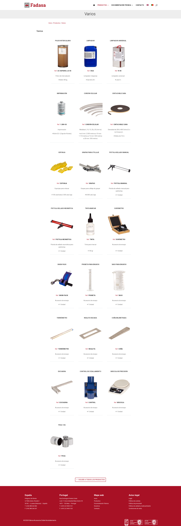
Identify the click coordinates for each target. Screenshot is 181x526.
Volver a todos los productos (91, 480)
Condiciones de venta (135, 508)
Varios (63, 23)
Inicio (50, 23)
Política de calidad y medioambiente (140, 506)
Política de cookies (134, 501)
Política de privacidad (135, 503)
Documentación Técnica (101, 503)
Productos (56, 23)
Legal (130, 498)
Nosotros (97, 506)
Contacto (97, 508)
